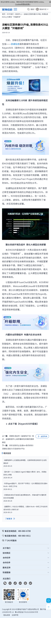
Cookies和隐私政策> (22, 4)
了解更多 (10, 518)
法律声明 (15, 615)
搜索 (32, 9)
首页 (3, 14)
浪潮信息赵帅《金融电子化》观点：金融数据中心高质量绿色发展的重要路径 (18, 439)
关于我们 (10, 14)
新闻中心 (18, 14)
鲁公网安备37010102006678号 (26, 612)
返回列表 (42, 436)
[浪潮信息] (7, 9)
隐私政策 (6, 615)
